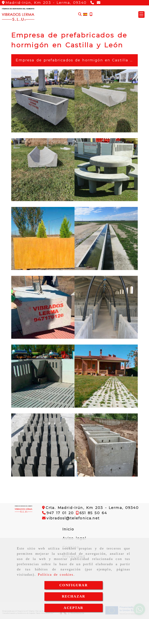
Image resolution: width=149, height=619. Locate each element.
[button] (141, 14)
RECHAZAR (73, 596)
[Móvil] (91, 14)
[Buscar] (80, 14)
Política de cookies (56, 574)
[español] (85, 14)
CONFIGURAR (73, 585)
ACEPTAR (73, 608)
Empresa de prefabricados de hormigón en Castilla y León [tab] (76, 60)
